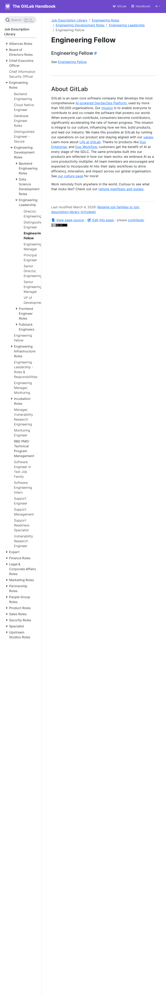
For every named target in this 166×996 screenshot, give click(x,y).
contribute (136, 220)
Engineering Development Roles (80, 25)
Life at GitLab (90, 142)
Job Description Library (69, 20)
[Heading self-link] (95, 53)
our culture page (70, 176)
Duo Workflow (86, 147)
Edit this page (103, 220)
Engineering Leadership (127, 25)
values (148, 137)
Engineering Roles (105, 20)
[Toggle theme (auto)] (157, 6)
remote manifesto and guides (120, 189)
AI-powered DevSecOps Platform (101, 103)
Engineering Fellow (72, 62)
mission (107, 108)
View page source (70, 220)
